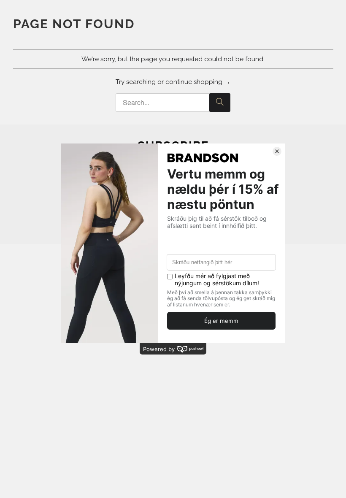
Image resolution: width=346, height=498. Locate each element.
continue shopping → (197, 82)
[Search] (219, 102)
